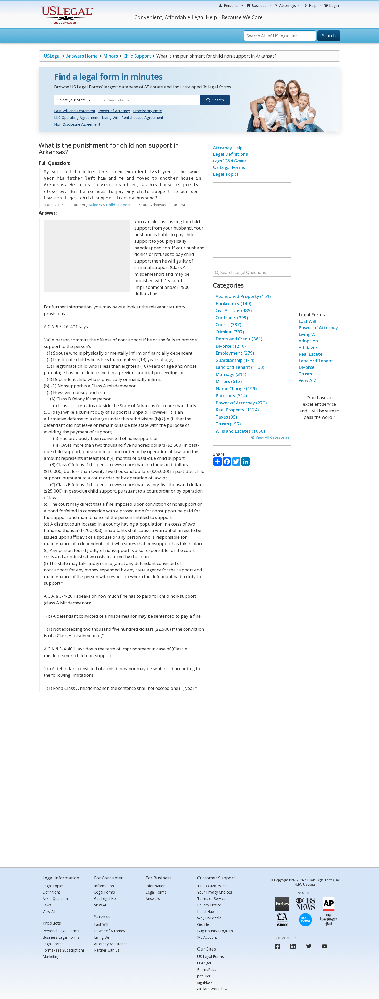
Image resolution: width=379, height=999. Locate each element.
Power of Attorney (114, 110)
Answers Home (82, 56)
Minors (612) (229, 381)
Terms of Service (211, 898)
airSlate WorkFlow (212, 988)
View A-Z (307, 380)
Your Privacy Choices (214, 892)
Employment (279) (235, 353)
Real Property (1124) (237, 410)
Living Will (110, 117)
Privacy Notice (209, 905)
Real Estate (311, 354)
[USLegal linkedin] (293, 946)
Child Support (137, 56)
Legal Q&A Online (230, 161)
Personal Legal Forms (61, 930)
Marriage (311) (231, 374)
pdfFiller (203, 975)
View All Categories (272, 437)
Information (104, 885)
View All (49, 911)
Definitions (52, 892)
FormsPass (206, 969)
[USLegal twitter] (308, 946)
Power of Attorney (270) (241, 403)
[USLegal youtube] (324, 946)
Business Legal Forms (61, 937)
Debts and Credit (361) (239, 339)
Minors (110, 56)
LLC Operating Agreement (76, 117)
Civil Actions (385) (234, 310)
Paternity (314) (231, 395)
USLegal (52, 56)
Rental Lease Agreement (142, 117)
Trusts (305, 374)
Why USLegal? (209, 917)
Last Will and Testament (74, 110)
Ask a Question (55, 898)
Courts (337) (228, 324)
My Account (207, 937)
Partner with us (106, 950)
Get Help (204, 924)
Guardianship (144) (235, 360)
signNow (204, 982)
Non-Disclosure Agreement (77, 124)
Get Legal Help (106, 898)
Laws (47, 905)
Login (333, 5)
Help (312, 5)
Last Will (307, 321)
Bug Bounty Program (215, 930)
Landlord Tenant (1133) (240, 367)
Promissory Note (147, 110)
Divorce (307, 367)
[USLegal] (67, 7)
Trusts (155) (228, 424)
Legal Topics (225, 174)
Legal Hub (205, 911)
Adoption (308, 341)
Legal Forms (53, 943)
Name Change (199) (236, 388)
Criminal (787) (230, 332)
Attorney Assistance (110, 943)
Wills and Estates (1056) (240, 431)
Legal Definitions (230, 154)
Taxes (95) (226, 417)
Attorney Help (228, 148)
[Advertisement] (87, 256)
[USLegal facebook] (277, 946)
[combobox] (74, 100)
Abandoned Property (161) (243, 296)
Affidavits (308, 347)
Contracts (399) (232, 318)
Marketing (51, 956)
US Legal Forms (229, 167)
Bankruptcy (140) (233, 303)
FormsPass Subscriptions (64, 950)
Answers (153, 898)
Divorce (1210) (231, 346)
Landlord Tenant (316, 361)
